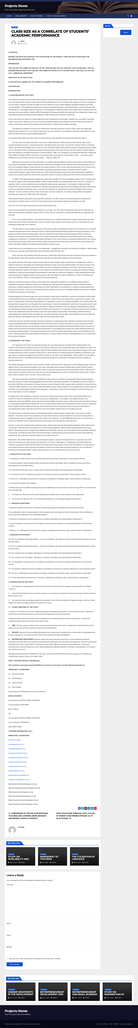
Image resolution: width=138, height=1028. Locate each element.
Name (9, 923)
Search (107, 26)
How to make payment (56, 16)
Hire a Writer (21, 16)
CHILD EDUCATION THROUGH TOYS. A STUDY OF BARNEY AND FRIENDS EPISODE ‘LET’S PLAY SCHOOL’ (75, 815)
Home (9, 16)
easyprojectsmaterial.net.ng (17, 762)
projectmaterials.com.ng (16, 771)
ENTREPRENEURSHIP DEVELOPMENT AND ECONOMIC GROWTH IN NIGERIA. (52, 995)
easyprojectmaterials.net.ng (17, 753)
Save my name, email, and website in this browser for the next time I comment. (35, 958)
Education (14, 27)
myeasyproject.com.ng (15, 744)
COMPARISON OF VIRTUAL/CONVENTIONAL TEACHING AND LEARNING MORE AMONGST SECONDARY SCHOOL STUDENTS (28, 815)
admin (22, 41)
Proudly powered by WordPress (13, 1024)
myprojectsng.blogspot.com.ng (18, 779)
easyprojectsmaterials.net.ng (18, 757)
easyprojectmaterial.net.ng (17, 766)
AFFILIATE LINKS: (14, 740)
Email (9, 935)
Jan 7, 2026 (13, 998)
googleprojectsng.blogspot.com (18, 775)
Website (9, 947)
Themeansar (37, 1024)
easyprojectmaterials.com (16, 749)
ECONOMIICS (12, 989)
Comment (10, 884)
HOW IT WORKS (37, 16)
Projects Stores (16, 6)
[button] (128, 16)
